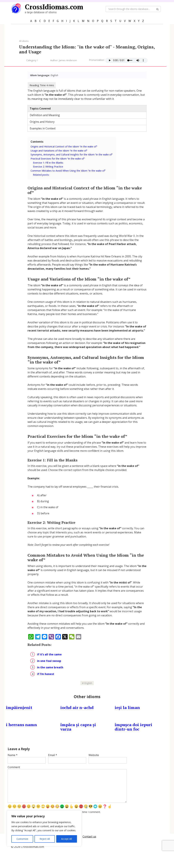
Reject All (45, 838)
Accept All (66, 838)
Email (52, 755)
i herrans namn (21, 724)
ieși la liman (127, 707)
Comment (14, 767)
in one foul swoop (49, 661)
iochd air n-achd (77, 707)
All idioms (24, 41)
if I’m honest (45, 674)
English (88, 683)
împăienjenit (19, 707)
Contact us (89, 836)
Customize (22, 838)
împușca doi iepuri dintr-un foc (133, 727)
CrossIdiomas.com (54, 6)
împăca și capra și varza (78, 727)
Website (94, 755)
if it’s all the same (49, 654)
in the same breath (50, 667)
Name (13, 755)
